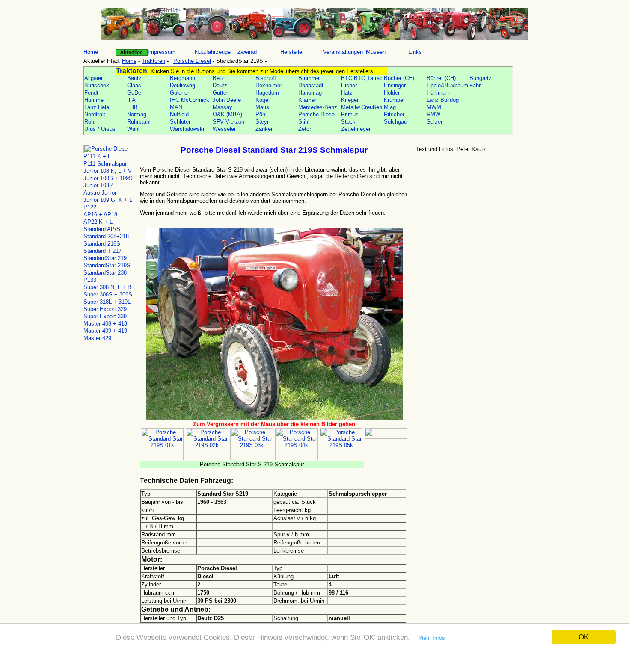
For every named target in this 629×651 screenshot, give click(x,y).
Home (129, 61)
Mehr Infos (431, 638)
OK (584, 637)
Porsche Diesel (192, 61)
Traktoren (153, 61)
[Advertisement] (479, 222)
